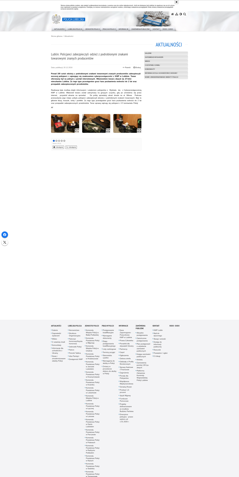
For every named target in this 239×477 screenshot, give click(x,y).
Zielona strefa (125, 360)
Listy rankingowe (109, 351)
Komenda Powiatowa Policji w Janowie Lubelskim (92, 366)
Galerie (148, 53)
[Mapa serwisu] (176, 14)
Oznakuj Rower (126, 388)
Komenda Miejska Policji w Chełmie (92, 349)
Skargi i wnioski (160, 340)
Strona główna (56, 36)
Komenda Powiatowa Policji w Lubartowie (92, 391)
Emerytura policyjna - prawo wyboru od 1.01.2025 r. (126, 419)
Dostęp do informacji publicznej (158, 345)
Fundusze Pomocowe (124, 401)
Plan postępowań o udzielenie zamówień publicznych (143, 349)
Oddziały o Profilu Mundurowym (127, 364)
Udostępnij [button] (59, 147)
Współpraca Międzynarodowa (126, 384)
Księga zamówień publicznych (143, 357)
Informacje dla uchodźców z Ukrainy (161, 73)
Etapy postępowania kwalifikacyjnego (109, 345)
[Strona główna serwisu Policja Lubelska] (172, 14)
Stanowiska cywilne (107, 358)
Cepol (122, 354)
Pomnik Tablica (75, 355)
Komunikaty (150, 69)
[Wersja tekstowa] (180, 14)
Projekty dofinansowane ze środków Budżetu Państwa (126, 409)
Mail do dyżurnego (158, 336)
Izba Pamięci (74, 358)
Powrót (127, 67)
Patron (71, 351)
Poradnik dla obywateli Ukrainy (127, 346)
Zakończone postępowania (142, 341)
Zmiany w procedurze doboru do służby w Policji (109, 371)
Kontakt (156, 327)
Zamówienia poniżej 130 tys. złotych (143, 366)
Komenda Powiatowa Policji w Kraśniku (92, 383)
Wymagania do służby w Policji (109, 363)
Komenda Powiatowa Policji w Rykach (92, 459)
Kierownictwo (74, 332)
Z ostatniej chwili (152, 65)
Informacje (123, 327)
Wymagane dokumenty (107, 338)
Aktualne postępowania (142, 335)
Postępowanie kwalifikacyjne (108, 333)
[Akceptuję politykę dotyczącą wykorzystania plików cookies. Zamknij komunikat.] (176, 2)
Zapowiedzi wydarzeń (154, 57)
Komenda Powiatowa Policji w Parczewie (92, 433)
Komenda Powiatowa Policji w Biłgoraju (92, 342)
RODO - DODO (174, 327)
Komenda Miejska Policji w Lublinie (92, 399)
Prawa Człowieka (126, 342)
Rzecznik (157, 351)
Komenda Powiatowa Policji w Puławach (92, 441)
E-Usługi (157, 358)
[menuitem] (59, 28)
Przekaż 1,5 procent (124, 392)
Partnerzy (123, 351)
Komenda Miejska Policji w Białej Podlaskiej (92, 334)
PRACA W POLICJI (108, 327)
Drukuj (138, 67)
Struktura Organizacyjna (74, 336)
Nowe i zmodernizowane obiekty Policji (161, 77)
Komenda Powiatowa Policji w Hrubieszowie (92, 357)
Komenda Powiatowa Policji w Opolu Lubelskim (92, 424)
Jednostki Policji (75, 348)
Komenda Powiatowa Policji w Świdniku (92, 467)
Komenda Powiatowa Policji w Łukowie (92, 415)
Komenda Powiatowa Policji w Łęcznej (92, 407)
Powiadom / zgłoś (160, 355)
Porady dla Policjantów (124, 378)
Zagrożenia (124, 374)
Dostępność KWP (76, 361)
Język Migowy (125, 397)
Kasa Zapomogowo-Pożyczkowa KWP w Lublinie (126, 335)
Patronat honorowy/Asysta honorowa (75, 342)
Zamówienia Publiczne (140, 328)
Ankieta (140, 361)
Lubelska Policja (75, 327)
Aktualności (68, 36)
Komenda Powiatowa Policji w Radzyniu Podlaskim (92, 450)
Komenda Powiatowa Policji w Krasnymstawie (93, 376)
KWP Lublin (158, 332)
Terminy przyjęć (109, 354)
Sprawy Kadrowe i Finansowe (126, 370)
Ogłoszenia (124, 357)
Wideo (147, 61)
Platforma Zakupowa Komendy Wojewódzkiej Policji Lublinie (142, 377)
